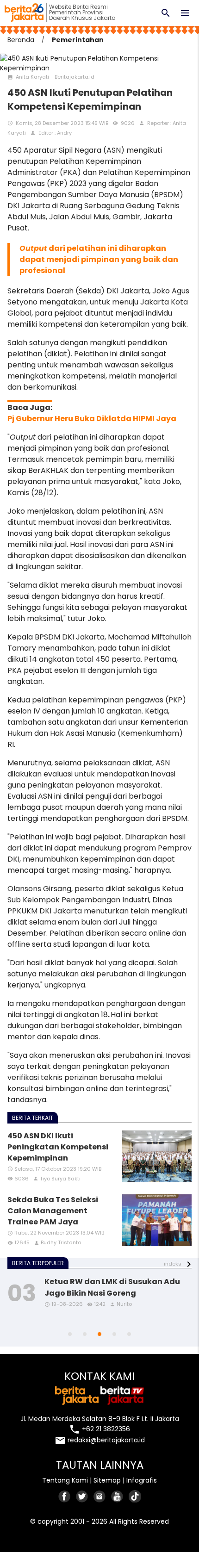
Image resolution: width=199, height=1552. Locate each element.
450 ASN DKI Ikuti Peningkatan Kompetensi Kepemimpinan (57, 1146)
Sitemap (107, 1480)
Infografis (141, 1480)
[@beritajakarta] (82, 1496)
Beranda (20, 39)
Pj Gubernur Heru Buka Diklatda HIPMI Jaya (91, 418)
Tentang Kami (65, 1480)
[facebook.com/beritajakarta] (64, 1496)
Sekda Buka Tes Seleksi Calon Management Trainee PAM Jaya (52, 1210)
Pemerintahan (78, 39)
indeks (172, 1263)
